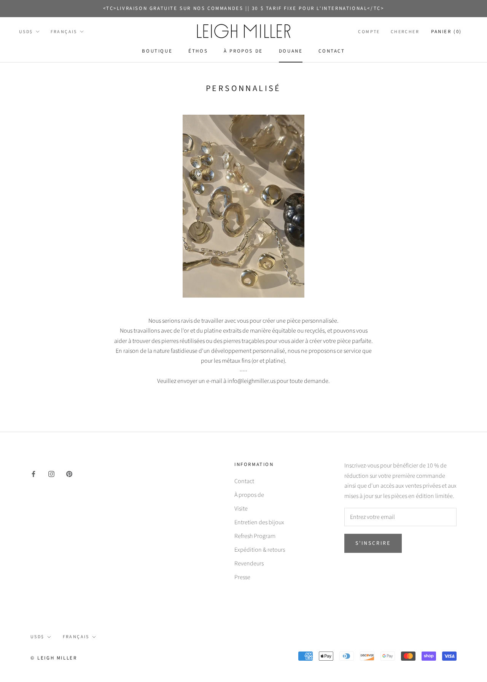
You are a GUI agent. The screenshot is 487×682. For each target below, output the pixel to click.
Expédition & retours (259, 550)
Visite (241, 508)
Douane (291, 51)
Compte (369, 32)
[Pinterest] (69, 473)
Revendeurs (249, 563)
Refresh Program (254, 536)
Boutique (157, 51)
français (64, 32)
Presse (242, 577)
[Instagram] (51, 473)
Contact (331, 51)
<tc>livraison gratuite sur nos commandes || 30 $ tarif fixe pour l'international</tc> (243, 8)
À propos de (243, 51)
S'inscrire (373, 543)
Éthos (198, 51)
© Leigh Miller (53, 658)
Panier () (446, 31)
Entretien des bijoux (259, 522)
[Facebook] (33, 473)
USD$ (26, 32)
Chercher (405, 32)
